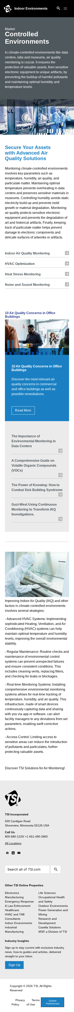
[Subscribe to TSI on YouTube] (18, 853)
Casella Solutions (49, 927)
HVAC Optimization (20, 264)
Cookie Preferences (52, 1002)
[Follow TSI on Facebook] (7, 853)
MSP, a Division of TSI (52, 931)
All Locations (13, 843)
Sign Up (14, 965)
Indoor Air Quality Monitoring (27, 253)
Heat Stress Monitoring (23, 274)
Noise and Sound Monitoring (27, 284)
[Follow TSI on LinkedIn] (13, 853)
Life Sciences (47, 893)
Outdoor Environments (53, 905)
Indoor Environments (30, 8)
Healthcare (12, 910)
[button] (65, 8)
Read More (23, 410)
